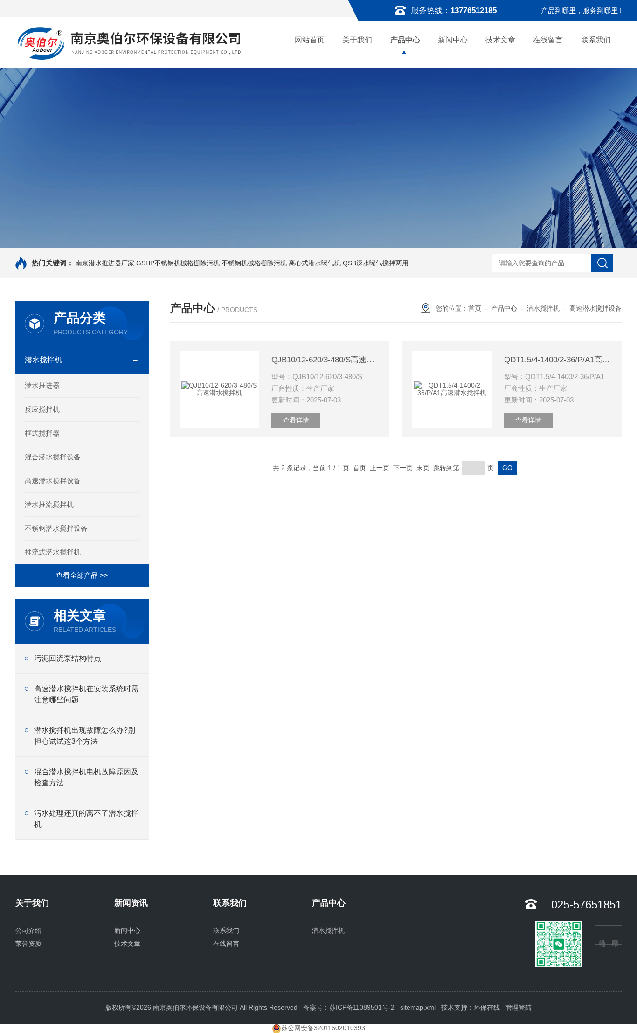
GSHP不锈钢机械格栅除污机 (178, 263)
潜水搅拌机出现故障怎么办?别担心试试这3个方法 (84, 735)
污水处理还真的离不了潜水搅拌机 (86, 818)
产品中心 (405, 40)
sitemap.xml (418, 1007)
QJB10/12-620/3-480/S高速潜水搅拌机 (325, 359)
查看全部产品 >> (82, 575)
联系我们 (596, 40)
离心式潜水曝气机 (315, 263)
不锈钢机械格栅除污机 (254, 263)
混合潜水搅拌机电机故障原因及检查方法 (86, 777)
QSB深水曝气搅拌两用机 (379, 263)
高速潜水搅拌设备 (53, 481)
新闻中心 (453, 40)
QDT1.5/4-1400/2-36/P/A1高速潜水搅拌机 (558, 359)
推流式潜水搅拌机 (53, 552)
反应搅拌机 (42, 409)
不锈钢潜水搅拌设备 (56, 528)
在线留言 (548, 40)
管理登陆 (518, 1007)
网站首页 (310, 40)
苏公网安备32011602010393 (323, 1028)
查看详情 (296, 420)
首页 (474, 308)
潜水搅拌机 (43, 360)
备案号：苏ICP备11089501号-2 (349, 1007)
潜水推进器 (42, 385)
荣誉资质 (28, 943)
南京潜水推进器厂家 (105, 263)
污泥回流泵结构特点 (67, 658)
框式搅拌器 (42, 433)
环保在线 (487, 1007)
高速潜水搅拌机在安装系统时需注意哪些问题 (86, 694)
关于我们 (357, 40)
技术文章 (500, 40)
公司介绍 (28, 930)
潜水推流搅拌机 (49, 504)
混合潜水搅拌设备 (53, 457)
